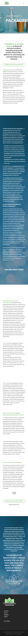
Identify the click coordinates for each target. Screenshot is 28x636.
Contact (6, 616)
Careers (6, 612)
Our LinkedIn (7, 621)
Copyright (6, 614)
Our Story (6, 611)
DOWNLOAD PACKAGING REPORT (14, 64)
